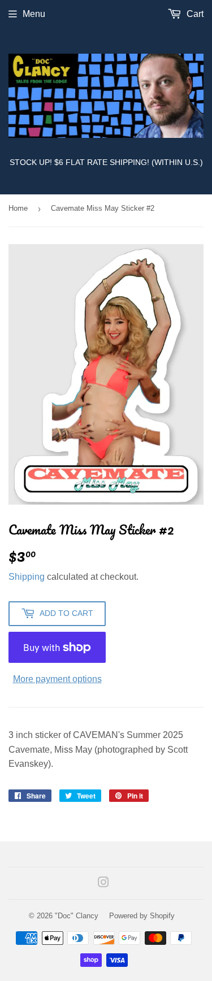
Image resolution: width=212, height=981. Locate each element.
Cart (194, 14)
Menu (34, 14)
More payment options (57, 679)
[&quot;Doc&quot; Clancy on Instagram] (103, 883)
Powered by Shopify (142, 915)
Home (18, 208)
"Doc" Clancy (76, 915)
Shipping (26, 576)
